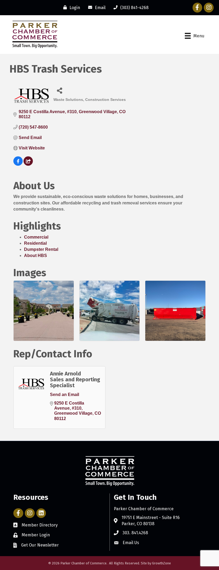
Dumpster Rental (41, 249)
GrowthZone (161, 563)
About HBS (35, 255)
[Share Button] (59, 90)
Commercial (36, 237)
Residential (35, 243)
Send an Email (64, 394)
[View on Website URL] (28, 164)
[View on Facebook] (18, 164)
